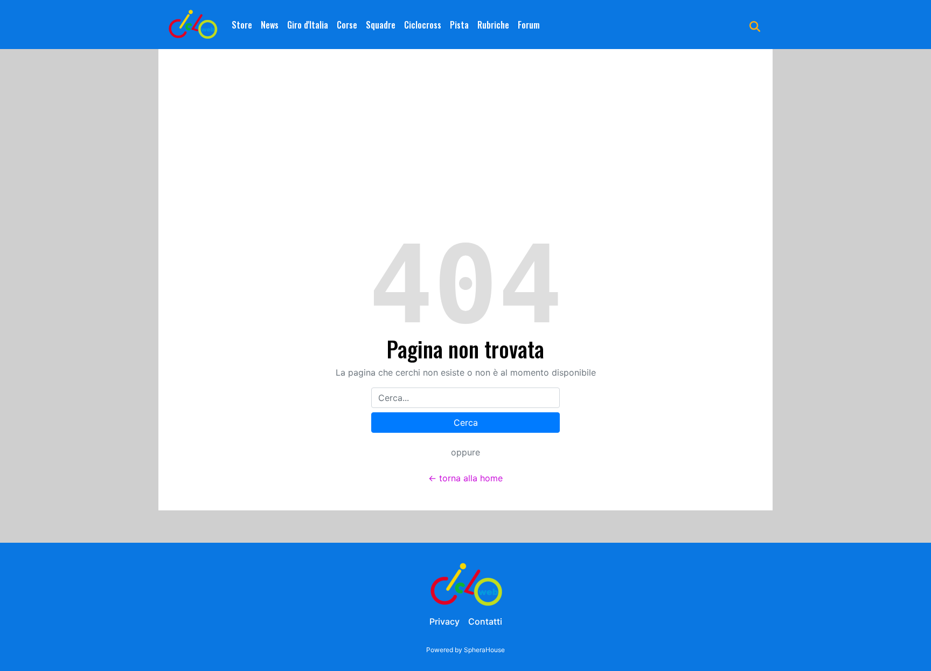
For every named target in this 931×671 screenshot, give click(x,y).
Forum (529, 24)
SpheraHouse (484, 650)
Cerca (466, 422)
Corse (347, 24)
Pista (459, 24)
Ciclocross (422, 24)
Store (242, 24)
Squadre (380, 24)
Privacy (444, 621)
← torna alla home (465, 478)
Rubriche (493, 24)
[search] (755, 24)
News (270, 24)
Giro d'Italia (307, 24)
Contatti (485, 621)
